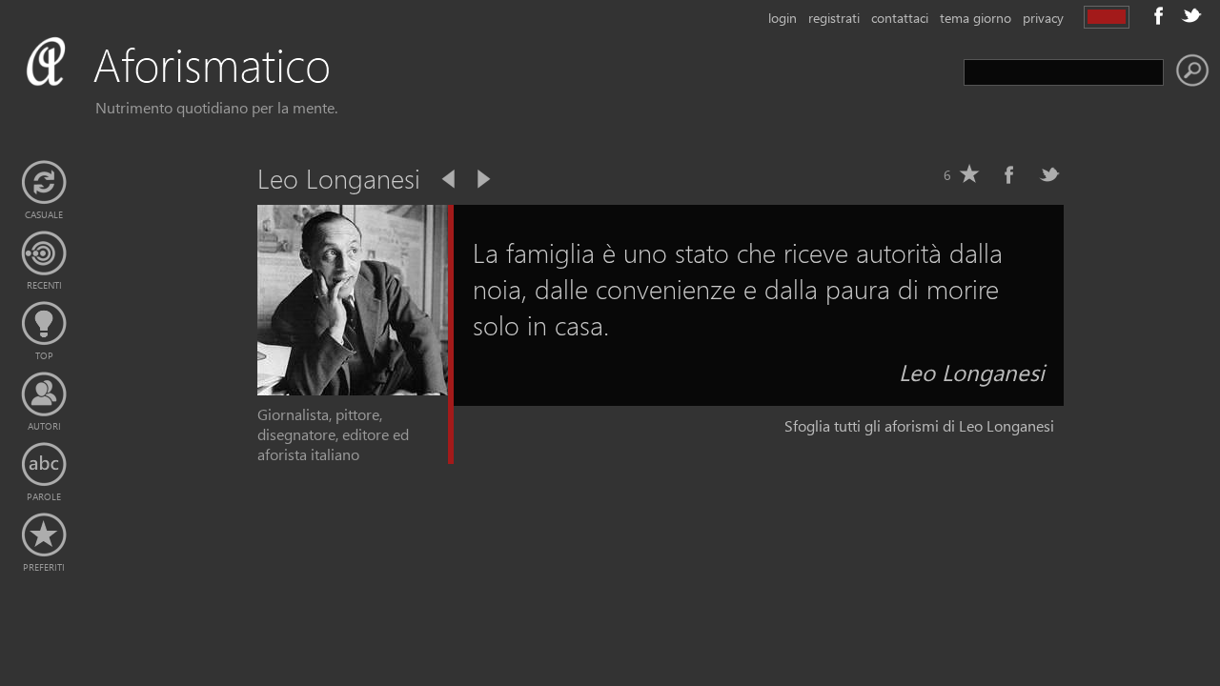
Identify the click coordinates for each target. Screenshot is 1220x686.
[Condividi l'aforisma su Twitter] (1049, 174)
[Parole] (44, 465)
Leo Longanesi (972, 371)
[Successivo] (482, 179)
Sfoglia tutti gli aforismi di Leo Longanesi (919, 425)
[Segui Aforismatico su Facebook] (1159, 15)
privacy (1043, 18)
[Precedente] (450, 179)
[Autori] (44, 394)
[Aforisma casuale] (44, 183)
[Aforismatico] (206, 87)
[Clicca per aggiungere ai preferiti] (969, 174)
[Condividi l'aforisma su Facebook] (1009, 174)
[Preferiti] (44, 535)
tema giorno (975, 18)
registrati (834, 18)
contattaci (899, 18)
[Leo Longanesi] (352, 389)
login (782, 18)
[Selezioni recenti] (44, 253)
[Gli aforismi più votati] (44, 324)
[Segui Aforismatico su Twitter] (1191, 15)
